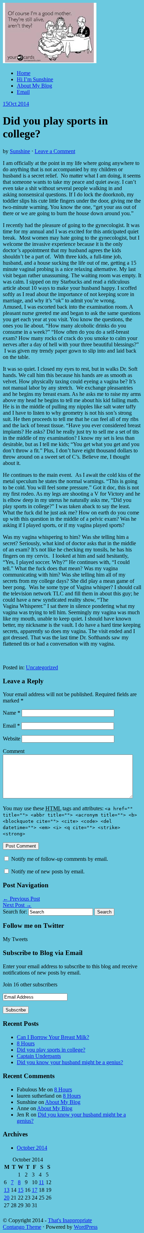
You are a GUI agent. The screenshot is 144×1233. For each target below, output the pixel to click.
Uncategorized (42, 667)
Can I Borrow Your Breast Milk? (53, 1037)
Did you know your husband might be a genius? (70, 1062)
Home (23, 73)
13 (6, 1190)
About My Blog (34, 86)
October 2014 (32, 1148)
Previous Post (21, 899)
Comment (13, 751)
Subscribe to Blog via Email (42, 952)
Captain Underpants (39, 1056)
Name (11, 713)
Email (23, 92)
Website (11, 739)
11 (41, 1182)
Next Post (17, 905)
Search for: (15, 912)
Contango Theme (22, 1227)
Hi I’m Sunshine (35, 79)
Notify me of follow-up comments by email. (59, 859)
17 (34, 1190)
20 (6, 1198)
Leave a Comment (55, 151)
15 (20, 1190)
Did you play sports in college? (51, 1050)
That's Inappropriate (70, 1220)
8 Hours (26, 1043)
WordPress (86, 1227)
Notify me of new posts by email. (48, 871)
